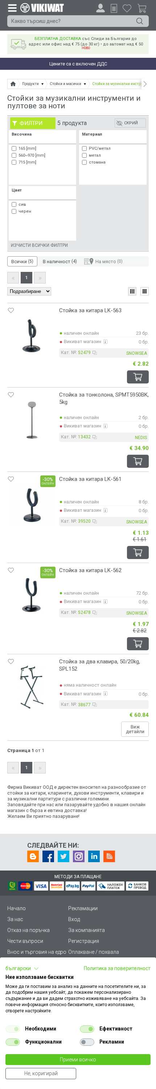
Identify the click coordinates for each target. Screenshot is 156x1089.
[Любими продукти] (127, 8)
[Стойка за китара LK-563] (31, 336)
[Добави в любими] (11, 310)
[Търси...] (140, 21)
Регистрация (83, 941)
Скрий (131, 123)
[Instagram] (79, 856)
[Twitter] (63, 856)
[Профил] (100, 8)
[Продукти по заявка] (114, 8)
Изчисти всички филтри (39, 245)
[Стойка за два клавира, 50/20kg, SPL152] (31, 687)
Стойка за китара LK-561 (90, 479)
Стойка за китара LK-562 (90, 570)
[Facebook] (48, 856)
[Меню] (12, 7)
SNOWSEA (136, 353)
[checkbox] (12, 1029)
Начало (16, 908)
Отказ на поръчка (28, 930)
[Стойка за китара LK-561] (31, 504)
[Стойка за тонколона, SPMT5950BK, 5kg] (31, 420)
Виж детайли (135, 729)
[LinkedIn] (94, 856)
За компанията (86, 930)
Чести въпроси (25, 941)
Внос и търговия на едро (36, 952)
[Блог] (33, 856)
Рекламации (83, 908)
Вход (74, 919)
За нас (15, 919)
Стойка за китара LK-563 (90, 310)
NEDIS (141, 437)
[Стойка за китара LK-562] (31, 596)
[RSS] (109, 856)
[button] (22, 968)
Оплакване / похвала (93, 952)
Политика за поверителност (117, 968)
